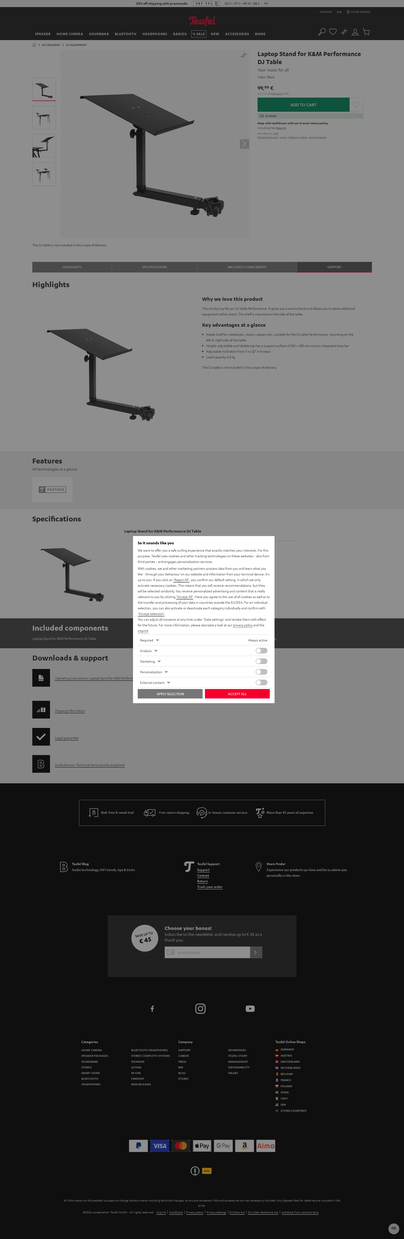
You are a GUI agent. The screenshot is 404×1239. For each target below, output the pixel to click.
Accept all (237, 694)
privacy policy (243, 625)
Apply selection (170, 694)
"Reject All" (181, 580)
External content (152, 682)
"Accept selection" (151, 613)
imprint (143, 630)
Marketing (147, 661)
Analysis (146, 650)
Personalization (151, 672)
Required (146, 640)
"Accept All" (184, 597)
